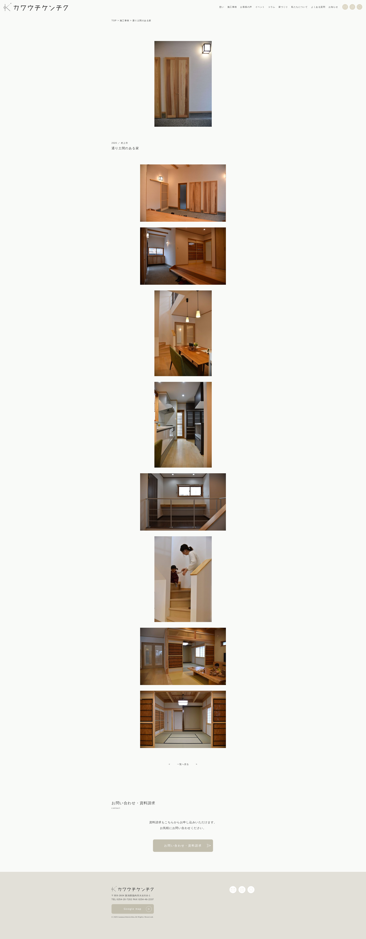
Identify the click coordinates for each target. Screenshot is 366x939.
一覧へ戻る (183, 764)
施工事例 (232, 7)
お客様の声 (246, 7)
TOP (114, 20)
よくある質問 (318, 7)
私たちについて (299, 7)
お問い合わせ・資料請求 (183, 845)
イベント (260, 7)
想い (221, 7)
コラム (271, 7)
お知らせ (333, 7)
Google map (133, 909)
